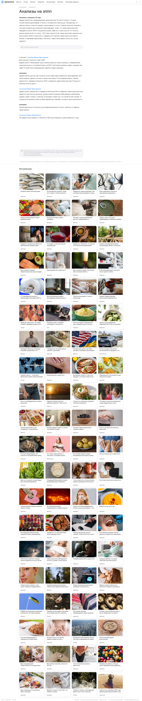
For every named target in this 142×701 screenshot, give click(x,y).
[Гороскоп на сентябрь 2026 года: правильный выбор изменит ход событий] (110, 684)
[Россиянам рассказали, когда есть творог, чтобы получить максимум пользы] (58, 185)
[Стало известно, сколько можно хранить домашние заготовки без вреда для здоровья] (84, 474)
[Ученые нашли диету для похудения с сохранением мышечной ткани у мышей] (31, 422)
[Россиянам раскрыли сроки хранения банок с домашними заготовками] (31, 527)
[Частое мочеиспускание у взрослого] (84, 658)
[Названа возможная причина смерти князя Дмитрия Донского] (58, 579)
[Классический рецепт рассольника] (110, 632)
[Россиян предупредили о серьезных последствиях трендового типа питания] (31, 632)
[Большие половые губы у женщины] (58, 212)
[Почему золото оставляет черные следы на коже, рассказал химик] (58, 632)
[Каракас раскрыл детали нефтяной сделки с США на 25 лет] (58, 395)
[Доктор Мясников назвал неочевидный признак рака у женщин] (58, 290)
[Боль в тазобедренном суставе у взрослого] (31, 395)
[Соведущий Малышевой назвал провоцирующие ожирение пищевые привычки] (58, 474)
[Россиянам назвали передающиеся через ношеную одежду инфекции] (84, 605)
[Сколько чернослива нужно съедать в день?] (84, 422)
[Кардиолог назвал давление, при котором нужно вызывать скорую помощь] (84, 185)
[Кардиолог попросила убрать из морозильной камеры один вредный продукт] (31, 238)
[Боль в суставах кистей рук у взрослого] (110, 422)
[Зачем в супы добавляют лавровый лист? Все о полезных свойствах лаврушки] (110, 317)
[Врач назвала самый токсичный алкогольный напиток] (84, 264)
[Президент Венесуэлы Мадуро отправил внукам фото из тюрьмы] (31, 343)
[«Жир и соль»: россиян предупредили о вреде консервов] (110, 212)
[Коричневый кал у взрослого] (58, 264)
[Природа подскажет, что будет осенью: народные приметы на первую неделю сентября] (31, 317)
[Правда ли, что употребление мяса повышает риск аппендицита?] (58, 527)
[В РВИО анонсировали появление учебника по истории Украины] (31, 605)
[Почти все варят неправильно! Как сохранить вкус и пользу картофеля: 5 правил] (84, 317)
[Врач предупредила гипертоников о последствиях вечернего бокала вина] (31, 658)
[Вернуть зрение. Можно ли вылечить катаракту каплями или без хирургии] (110, 579)
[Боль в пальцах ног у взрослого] (110, 448)
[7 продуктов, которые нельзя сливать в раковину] (58, 343)
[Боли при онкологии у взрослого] (110, 474)
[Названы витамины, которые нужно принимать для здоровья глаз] (110, 658)
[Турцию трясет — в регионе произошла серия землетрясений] (31, 369)
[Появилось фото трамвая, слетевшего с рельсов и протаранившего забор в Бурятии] (58, 317)
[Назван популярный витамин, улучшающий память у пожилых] (110, 238)
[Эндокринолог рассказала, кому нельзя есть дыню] (110, 369)
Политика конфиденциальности (131, 699)
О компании (8, 699)
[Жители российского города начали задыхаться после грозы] (31, 553)
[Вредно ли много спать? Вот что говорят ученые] (58, 684)
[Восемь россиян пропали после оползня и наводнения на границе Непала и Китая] (84, 632)
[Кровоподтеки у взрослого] (58, 369)
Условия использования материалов (89, 699)
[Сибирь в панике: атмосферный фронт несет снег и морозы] (84, 684)
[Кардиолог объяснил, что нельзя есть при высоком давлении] (84, 238)
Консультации (22, 7)
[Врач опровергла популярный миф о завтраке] (31, 684)
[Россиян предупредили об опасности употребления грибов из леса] (31, 448)
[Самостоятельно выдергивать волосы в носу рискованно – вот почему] (84, 500)
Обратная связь (103, 699)
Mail (3, 699)
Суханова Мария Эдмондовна (37, 57)
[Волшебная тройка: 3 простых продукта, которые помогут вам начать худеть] (84, 369)
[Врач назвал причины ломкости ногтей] (58, 658)
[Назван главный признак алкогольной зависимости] (110, 290)
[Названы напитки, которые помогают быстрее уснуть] (110, 553)
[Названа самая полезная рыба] (31, 185)
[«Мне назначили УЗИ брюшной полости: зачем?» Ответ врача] (58, 553)
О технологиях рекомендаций (115, 699)
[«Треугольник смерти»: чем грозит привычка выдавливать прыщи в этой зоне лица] (31, 579)
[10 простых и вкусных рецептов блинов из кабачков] (84, 395)
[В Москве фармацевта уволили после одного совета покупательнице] (110, 264)
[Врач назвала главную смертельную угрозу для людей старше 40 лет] (31, 264)
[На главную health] (9, 2)
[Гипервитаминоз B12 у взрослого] (84, 553)
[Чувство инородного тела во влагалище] (84, 290)
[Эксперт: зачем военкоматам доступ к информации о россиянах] (84, 212)
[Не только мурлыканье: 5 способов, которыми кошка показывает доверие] (58, 448)
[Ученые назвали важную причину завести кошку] (31, 500)
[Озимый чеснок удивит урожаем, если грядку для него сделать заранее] (58, 605)
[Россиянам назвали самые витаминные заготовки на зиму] (84, 448)
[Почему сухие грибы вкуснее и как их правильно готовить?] (110, 605)
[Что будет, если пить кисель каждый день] (58, 238)
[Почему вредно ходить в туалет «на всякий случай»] (58, 422)
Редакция (76, 699)
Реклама (14, 699)
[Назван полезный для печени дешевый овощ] (31, 212)
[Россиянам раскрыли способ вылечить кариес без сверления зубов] (110, 527)
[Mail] (2, 2)
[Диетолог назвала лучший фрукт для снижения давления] (31, 474)
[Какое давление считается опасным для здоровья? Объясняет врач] (110, 185)
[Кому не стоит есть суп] (110, 500)
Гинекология (32, 7)
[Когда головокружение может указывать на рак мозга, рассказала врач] (84, 579)
